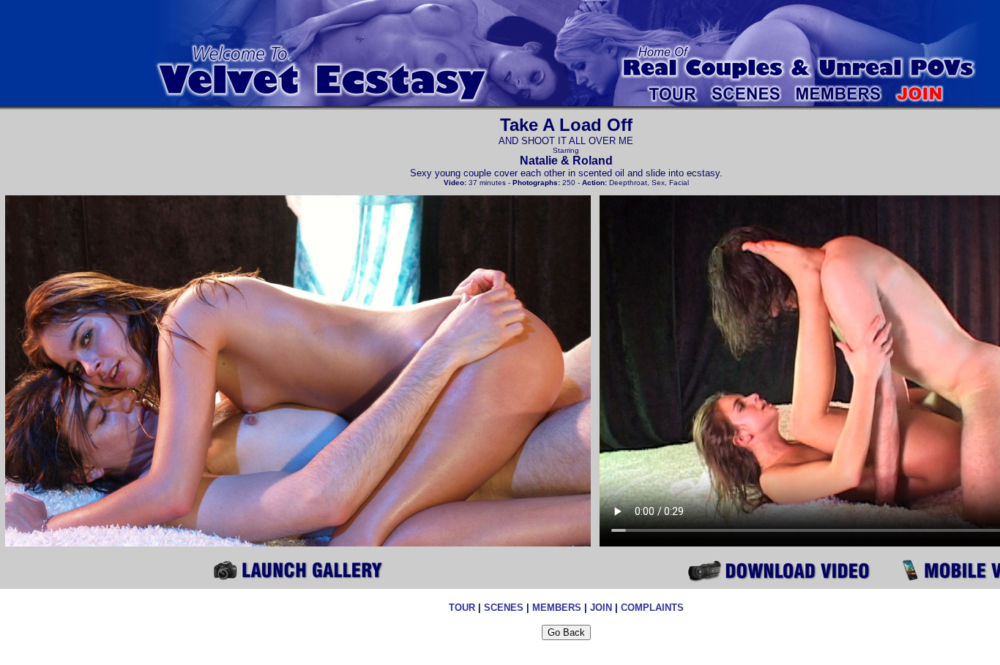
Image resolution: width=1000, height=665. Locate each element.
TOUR (462, 607)
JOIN (601, 607)
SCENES (503, 607)
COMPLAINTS (652, 607)
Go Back (566, 632)
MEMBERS (556, 607)
